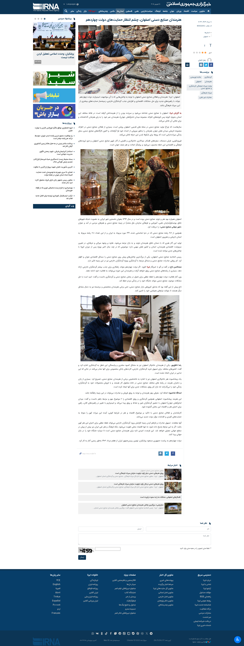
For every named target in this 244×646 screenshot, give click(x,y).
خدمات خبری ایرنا (204, 625)
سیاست (194, 11)
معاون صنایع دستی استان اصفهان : (152, 470)
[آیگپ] (129, 634)
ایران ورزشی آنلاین (90, 601)
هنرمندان (208, 81)
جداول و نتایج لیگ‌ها (127, 605)
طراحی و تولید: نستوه (199, 642)
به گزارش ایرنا (175, 113)
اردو (58, 609)
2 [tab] (41, 19)
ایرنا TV (91, 11)
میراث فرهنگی (206, 92)
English (56, 584)
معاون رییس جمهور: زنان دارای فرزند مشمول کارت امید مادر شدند (54, 181)
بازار (85, 11)
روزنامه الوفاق (92, 588)
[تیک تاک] (106, 634)
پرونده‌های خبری (166, 580)
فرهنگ (158, 11)
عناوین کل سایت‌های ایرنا (163, 588)
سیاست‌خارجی (146, 11)
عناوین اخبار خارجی (165, 596)
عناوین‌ (202, 11)
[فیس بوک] (111, 634)
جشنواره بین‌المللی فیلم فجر (125, 588)
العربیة (57, 588)
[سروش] (120, 634)
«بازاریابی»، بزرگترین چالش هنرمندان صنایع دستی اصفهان (142, 505)
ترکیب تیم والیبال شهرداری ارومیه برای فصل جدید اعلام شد (54, 197)
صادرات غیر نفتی (205, 97)
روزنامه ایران (93, 584)
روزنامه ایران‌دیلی (91, 596)
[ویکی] (97, 634)
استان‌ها (120, 11)
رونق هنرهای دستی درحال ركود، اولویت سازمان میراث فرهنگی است (139, 484)
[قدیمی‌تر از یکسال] (173, 474)
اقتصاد (186, 11)
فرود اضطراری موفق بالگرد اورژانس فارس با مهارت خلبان (54, 129)
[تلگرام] (151, 634)
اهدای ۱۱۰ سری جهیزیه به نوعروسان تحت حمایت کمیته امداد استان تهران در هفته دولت (54, 174)
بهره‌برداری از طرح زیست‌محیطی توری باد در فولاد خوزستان (54, 189)
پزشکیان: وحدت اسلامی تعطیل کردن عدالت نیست (55, 56)
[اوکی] (102, 634)
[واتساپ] (93, 634)
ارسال (82, 557)
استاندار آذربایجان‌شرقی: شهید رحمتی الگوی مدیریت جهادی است (56, 153)
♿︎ (238, 639)
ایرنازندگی (94, 580)
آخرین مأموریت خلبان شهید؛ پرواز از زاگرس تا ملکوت (53, 167)
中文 (58, 580)
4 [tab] (35, 19)
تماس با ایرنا (206, 584)
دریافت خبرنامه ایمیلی (202, 621)
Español (56, 601)
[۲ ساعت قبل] (54, 36)
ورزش (178, 11)
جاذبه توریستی (195, 77)
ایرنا (188, 4)
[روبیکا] (142, 634)
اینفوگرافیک (131, 601)
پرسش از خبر (131, 596)
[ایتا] (124, 634)
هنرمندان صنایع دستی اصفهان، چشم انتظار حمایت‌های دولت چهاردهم (133, 20)
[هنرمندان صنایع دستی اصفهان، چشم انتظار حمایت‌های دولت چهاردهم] (129, 59)
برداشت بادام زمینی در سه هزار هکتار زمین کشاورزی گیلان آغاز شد (53, 145)
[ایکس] (147, 634)
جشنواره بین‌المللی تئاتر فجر (125, 613)
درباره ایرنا (207, 580)
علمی (137, 11)
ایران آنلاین (93, 592)
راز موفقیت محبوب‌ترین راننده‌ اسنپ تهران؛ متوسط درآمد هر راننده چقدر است (54, 137)
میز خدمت (207, 617)
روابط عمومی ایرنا (204, 601)
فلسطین (129, 11)
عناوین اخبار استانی (165, 592)
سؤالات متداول (205, 592)
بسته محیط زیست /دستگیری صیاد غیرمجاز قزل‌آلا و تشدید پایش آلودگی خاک (53, 161)
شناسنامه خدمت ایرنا (203, 605)
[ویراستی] (115, 634)
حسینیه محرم (130, 609)
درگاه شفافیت (205, 609)
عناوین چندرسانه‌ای (165, 605)
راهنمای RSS (205, 596)
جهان (172, 11)
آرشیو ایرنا (207, 588)
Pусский (56, 605)
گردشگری (208, 77)
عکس (112, 11)
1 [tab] (44, 19)
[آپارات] (138, 634)
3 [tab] (38, 19)
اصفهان (205, 36)
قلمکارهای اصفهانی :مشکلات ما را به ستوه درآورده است (160, 497)
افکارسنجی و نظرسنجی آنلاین (124, 580)
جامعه (165, 11)
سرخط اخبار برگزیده (165, 584)
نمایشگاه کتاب (130, 592)
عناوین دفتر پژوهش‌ (165, 601)
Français (56, 613)
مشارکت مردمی (205, 613)
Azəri (57, 592)
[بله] (133, 634)
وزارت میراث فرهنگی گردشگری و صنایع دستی (200, 87)
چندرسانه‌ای (103, 11)
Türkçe (57, 596)
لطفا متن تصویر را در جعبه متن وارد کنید (195, 548)
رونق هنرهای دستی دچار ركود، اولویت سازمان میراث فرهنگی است (139, 473)
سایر (72, 11)
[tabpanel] (54, 43)
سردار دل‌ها (131, 584)
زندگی (78, 11)
